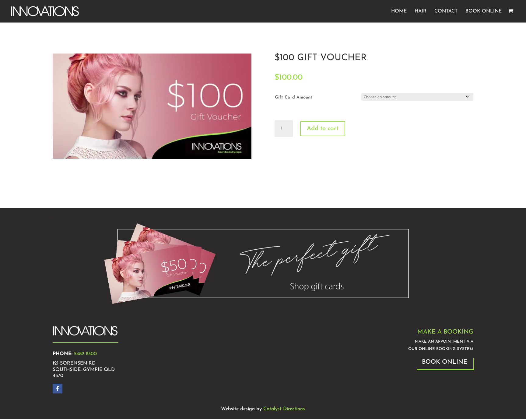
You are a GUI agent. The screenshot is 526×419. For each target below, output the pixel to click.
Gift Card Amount (293, 97)
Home (399, 11)
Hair (420, 11)
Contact (446, 11)
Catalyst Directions (284, 409)
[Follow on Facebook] (57, 388)
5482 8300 (85, 353)
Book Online (483, 11)
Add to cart (322, 129)
